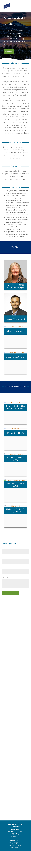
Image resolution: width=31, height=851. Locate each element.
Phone (4, 567)
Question (5, 578)
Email (4, 557)
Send (10, 593)
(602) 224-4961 (15, 836)
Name (4, 547)
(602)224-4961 (15, 847)
